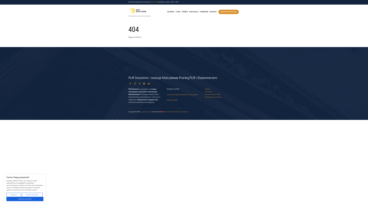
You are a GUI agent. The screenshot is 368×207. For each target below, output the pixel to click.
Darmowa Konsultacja (213, 97)
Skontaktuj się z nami (212, 94)
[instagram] (135, 83)
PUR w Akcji (194, 12)
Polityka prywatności (181, 112)
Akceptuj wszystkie (24, 199)
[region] (25, 188)
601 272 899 (154, 2)
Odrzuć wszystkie (32, 195)
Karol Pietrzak (168, 112)
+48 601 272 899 (172, 100)
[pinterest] (144, 83)
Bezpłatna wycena (229, 12)
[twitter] (139, 83)
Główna (170, 12)
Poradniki (204, 12)
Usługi (207, 89)
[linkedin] (149, 83)
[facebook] (130, 83)
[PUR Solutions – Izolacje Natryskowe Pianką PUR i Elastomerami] (138, 13)
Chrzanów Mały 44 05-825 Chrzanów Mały (182, 95)
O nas (178, 12)
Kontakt (213, 12)
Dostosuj (14, 195)
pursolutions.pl (145, 112)
